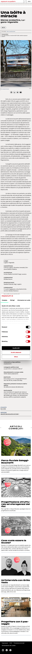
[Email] (17, 92)
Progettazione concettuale (13, 481)
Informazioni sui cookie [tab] (23, 300)
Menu (29, 1)
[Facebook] (11, 92)
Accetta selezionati (16, 352)
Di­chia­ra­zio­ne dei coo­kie (8, 645)
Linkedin (7, 650)
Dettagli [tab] (12, 300)
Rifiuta (16, 357)
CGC (11, 643)
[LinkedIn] (14, 92)
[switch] (28, 332)
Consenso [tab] (4, 300)
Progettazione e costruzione (13, 601)
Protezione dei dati (19, 643)
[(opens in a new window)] (20, 92)
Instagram (10, 650)
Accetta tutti (16, 348)
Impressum (5, 643)
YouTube (3, 650)
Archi (3, 27)
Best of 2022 (3, 409)
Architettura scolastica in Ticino (9, 414)
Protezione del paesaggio (12, 599)
